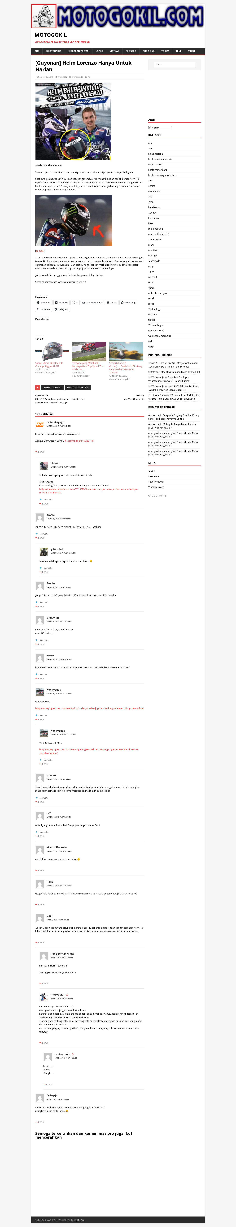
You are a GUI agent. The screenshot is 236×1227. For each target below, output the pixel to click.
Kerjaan (152, 212)
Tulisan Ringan (155, 325)
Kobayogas (54, 689)
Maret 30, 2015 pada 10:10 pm (63, 553)
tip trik (151, 319)
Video (191, 50)
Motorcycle (77, 76)
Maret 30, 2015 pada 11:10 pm (59, 694)
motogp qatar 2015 (77, 387)
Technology (154, 309)
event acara (154, 191)
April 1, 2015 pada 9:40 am (58, 920)
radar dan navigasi (157, 293)
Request (131, 50)
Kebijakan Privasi (78, 50)
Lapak (99, 50)
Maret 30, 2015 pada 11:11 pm (63, 734)
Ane (37, 50)
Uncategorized (155, 330)
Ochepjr (52, 1095)
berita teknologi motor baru (162, 175)
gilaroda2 (57, 549)
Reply (41, 451)
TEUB (179, 50)
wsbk (151, 341)
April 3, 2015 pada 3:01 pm (58, 1099)
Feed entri (153, 476)
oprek (151, 287)
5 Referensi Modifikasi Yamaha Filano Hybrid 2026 (174, 371)
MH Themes (79, 1219)
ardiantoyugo (55, 422)
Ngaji (151, 271)
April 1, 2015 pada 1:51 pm (62, 957)
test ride (152, 314)
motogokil (62, 76)
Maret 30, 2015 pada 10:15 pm (59, 621)
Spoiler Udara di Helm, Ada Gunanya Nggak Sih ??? (49, 364)
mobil (151, 244)
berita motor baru (157, 169)
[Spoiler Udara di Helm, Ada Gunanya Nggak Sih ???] (52, 351)
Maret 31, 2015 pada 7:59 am (59, 817)
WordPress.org (156, 486)
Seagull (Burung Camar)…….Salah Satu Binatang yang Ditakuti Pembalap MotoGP (125, 367)
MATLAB (114, 50)
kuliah (151, 223)
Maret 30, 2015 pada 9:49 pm (59, 426)
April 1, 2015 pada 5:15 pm (62, 998)
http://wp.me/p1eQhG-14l (79, 440)
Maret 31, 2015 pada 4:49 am (59, 779)
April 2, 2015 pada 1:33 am (66, 1058)
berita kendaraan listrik (160, 159)
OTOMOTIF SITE (157, 495)
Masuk (151, 470)
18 (89, 76)
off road (152, 276)
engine (151, 185)
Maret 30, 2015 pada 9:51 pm (59, 587)
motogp (152, 255)
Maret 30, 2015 (46, 76)
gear (150, 201)
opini (150, 282)
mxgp (151, 266)
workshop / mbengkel (159, 335)
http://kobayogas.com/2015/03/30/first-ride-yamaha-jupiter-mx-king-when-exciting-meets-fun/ (89, 708)
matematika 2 (155, 228)
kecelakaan (154, 207)
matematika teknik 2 (159, 234)
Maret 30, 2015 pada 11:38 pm (63, 467)
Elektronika (53, 50)
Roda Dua (149, 50)
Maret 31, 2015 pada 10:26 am (59, 885)
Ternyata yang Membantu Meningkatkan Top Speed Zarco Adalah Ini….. (88, 366)
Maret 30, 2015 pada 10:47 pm (59, 659)
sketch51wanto (57, 847)
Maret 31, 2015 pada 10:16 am (59, 851)
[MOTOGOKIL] (118, 26)
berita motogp (155, 164)
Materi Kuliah (155, 239)
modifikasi (153, 250)
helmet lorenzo (52, 387)
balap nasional (155, 153)
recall (151, 298)
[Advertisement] (174, 94)
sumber (40, 250)
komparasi (153, 218)
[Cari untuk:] (174, 64)
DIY (150, 180)
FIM (150, 196)
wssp (151, 346)
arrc (150, 148)
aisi (150, 143)
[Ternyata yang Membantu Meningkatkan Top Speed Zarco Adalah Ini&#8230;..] (89, 351)
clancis (55, 463)
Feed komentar (156, 481)
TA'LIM (165, 50)
